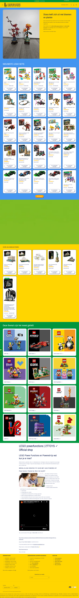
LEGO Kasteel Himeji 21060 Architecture (68, 265)
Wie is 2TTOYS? (58, 564)
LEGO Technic (32, 353)
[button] (2, 5)
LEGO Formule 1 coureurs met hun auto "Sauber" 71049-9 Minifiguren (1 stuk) (39, 179)
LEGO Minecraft (7, 410)
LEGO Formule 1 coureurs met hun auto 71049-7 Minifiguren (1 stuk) (9, 179)
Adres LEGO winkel (58, 561)
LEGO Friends (7, 382)
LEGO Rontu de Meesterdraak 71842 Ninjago (69, 108)
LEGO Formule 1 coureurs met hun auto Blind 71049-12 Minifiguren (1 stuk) (54, 179)
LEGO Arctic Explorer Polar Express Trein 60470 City (24, 108)
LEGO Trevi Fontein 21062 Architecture (8, 265)
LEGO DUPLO (56, 438)
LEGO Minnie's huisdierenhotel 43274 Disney (69, 82)
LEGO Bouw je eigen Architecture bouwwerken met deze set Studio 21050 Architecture (39, 265)
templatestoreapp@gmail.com (38, 544)
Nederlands (67, 0)
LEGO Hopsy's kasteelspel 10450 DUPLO (24, 82)
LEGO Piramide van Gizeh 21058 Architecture (24, 265)
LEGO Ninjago (32, 410)
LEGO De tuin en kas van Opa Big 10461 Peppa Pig (54, 82)
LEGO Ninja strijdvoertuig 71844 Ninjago (9, 133)
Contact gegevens (58, 558)
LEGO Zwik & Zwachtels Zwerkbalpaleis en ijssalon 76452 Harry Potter (9, 159)
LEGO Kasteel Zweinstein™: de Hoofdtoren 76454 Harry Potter (23, 159)
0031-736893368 (35, 563)
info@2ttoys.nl (35, 564)
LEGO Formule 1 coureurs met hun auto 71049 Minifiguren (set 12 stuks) (39, 159)
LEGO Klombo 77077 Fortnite (68, 184)
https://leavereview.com (23, 549)
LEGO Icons (31, 382)
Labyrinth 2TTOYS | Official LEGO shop (10, 591)
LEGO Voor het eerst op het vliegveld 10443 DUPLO (54, 133)
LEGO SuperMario (57, 382)
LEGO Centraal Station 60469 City (9, 107)
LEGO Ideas (56, 410)
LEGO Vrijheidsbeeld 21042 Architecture (53, 265)
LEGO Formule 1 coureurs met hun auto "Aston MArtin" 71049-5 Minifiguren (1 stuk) (69, 153)
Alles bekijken (39, 196)
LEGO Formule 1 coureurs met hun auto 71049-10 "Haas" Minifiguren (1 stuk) (54, 153)
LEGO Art (6, 438)
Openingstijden (58, 559)
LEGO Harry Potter (32, 438)
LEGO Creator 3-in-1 (58, 353)
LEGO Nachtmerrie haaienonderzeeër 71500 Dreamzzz (39, 108)
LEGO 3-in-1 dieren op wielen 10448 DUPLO (9, 82)
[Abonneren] (48, 577)
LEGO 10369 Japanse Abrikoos (57, 26)
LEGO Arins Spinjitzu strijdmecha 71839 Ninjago (54, 108)
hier (15, 570)
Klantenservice (57, 563)
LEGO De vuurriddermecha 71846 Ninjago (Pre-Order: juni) (24, 133)
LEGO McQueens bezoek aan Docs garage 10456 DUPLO (39, 82)
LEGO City (6, 353)
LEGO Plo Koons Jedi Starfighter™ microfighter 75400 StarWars (39, 133)
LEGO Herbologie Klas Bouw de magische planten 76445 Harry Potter (69, 133)
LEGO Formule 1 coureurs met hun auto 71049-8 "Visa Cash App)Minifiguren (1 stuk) (24, 179)
